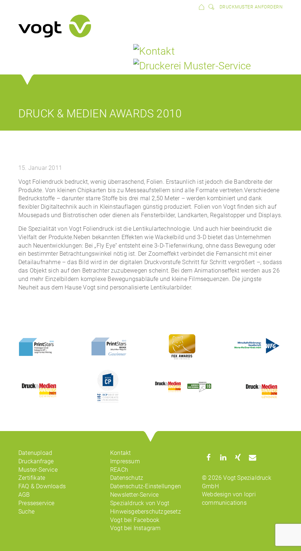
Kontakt (120, 452)
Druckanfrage (36, 461)
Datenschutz (126, 477)
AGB (24, 494)
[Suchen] (210, 6)
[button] (208, 457)
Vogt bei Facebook (134, 520)
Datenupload (35, 452)
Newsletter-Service (134, 494)
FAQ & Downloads (42, 486)
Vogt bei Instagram (135, 528)
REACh (119, 469)
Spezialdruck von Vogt (139, 503)
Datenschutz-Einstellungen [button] (145, 486)
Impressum (125, 461)
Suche (26, 511)
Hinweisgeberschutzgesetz (145, 511)
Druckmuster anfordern (251, 7)
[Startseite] (201, 6)
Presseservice (36, 503)
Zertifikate (31, 477)
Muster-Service (38, 469)
